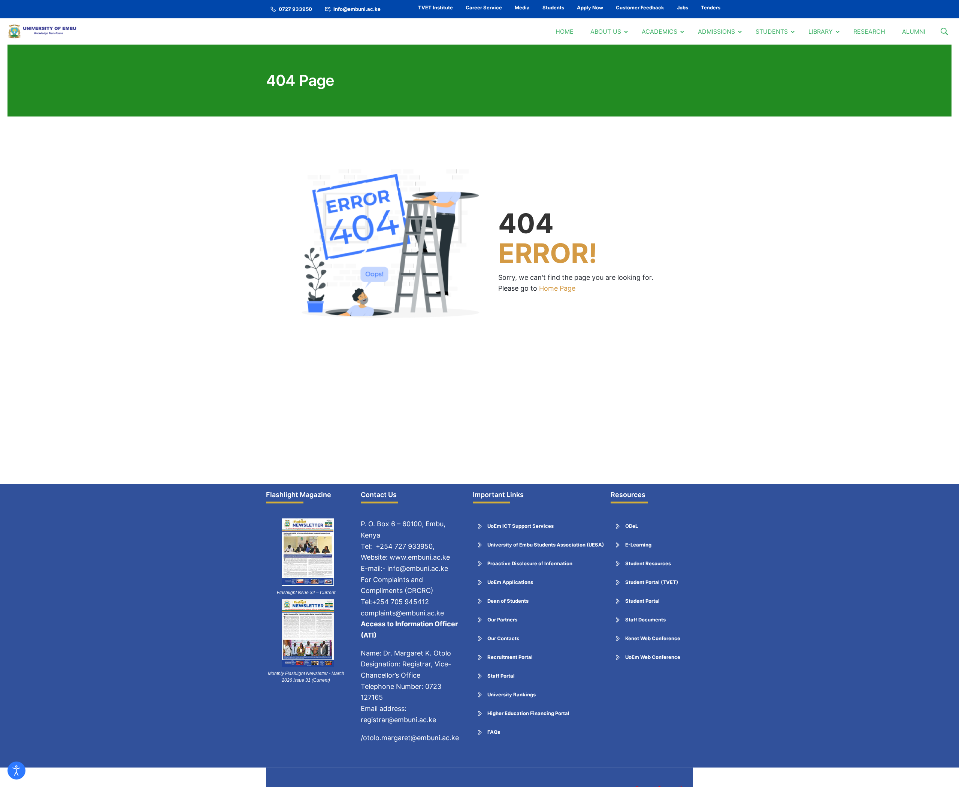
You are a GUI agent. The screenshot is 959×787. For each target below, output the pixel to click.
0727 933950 (295, 9)
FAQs (493, 732)
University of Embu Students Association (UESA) (545, 545)
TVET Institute (435, 7)
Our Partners (502, 620)
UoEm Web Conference (652, 657)
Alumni (913, 31)
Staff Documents (645, 620)
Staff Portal (501, 676)
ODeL (631, 526)
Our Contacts (503, 638)
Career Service (484, 7)
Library (820, 31)
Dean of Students (508, 601)
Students (553, 7)
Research (869, 31)
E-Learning (638, 545)
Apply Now (590, 7)
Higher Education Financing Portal (528, 713)
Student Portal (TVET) (651, 582)
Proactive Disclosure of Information (529, 563)
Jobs (682, 7)
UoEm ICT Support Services (520, 526)
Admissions (716, 31)
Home (565, 31)
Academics (659, 31)
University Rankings (511, 694)
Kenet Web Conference (652, 638)
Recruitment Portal (510, 657)
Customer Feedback (640, 7)
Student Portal (642, 601)
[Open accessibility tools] (16, 771)
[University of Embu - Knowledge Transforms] (43, 31)
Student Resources (648, 563)
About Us (605, 31)
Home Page (557, 288)
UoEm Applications (510, 582)
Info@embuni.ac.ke (357, 9)
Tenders (710, 7)
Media (522, 7)
